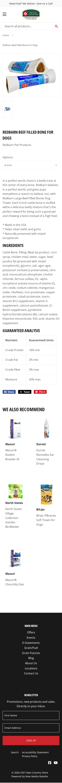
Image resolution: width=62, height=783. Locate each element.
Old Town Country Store (34, 772)
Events (31, 637)
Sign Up (31, 740)
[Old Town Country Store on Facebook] (49, 763)
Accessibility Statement (35, 752)
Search (15, 752)
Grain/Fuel (31, 648)
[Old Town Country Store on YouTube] (56, 763)
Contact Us (31, 673)
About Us (31, 663)
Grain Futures (31, 653)
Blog (31, 658)
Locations (31, 668)
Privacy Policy (29, 756)
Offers (31, 632)
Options (8, 157)
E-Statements (31, 643)
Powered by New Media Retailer (29, 776)
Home (6, 35)
